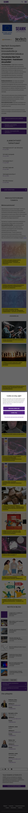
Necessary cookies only (14, 408)
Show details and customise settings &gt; (14, 417)
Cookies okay (14, 412)
